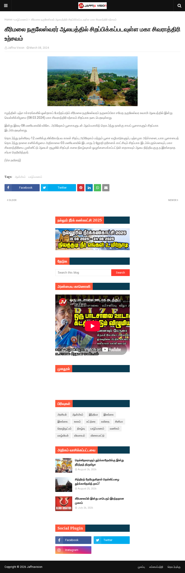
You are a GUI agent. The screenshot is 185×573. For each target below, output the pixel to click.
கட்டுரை (90, 421)
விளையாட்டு (97, 435)
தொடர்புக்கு (174, 566)
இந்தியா (93, 414)
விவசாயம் (79, 435)
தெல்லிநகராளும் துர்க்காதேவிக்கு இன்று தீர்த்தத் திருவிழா (99, 462)
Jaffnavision (34, 566)
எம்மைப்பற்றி (156, 566)
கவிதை (105, 421)
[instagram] (73, 550)
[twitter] (112, 540)
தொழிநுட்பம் (65, 428)
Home (8, 19)
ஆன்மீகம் (20, 176)
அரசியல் (62, 414)
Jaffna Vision (16, 47)
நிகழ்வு (81, 428)
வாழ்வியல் (63, 435)
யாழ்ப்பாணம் (21, 19)
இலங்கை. (63, 421)
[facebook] (73, 540)
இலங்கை (109, 414)
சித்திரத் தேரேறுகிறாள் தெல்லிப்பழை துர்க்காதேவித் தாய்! (97, 481)
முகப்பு (141, 566)
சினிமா (119, 421)
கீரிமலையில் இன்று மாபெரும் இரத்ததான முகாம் (99, 501)
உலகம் (77, 421)
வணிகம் (114, 428)
